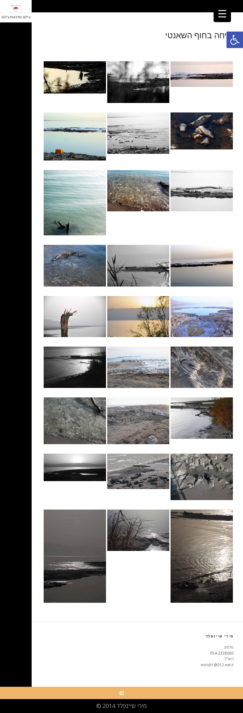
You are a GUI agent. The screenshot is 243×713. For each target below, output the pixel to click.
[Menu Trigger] (222, 13)
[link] (235, 40)
